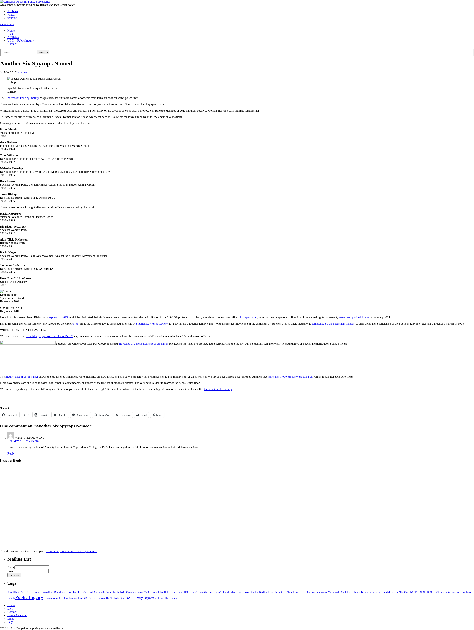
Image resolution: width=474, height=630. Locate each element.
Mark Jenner (347, 592)
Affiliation (13, 37)
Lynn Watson (321, 592)
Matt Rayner (378, 592)
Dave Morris (99, 592)
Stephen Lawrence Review (152, 323)
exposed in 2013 (58, 317)
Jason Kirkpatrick (245, 592)
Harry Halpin (157, 592)
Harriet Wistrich (144, 592)
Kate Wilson (286, 592)
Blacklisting (60, 592)
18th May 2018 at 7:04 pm (23, 440)
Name (10, 567)
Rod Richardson (66, 598)
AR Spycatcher (248, 317)
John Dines (274, 592)
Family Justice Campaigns (124, 592)
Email (10, 571)
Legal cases (299, 592)
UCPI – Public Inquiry (20, 40)
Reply (10, 453)
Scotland (78, 598)
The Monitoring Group (116, 598)
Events (108, 592)
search (10, 24)
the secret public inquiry (218, 389)
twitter (11, 14)
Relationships (51, 598)
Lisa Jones (310, 592)
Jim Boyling (261, 592)
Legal (10, 622)
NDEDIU (422, 592)
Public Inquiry (29, 597)
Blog (10, 33)
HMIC (187, 592)
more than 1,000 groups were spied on (290, 376)
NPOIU (430, 592)
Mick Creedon (392, 592)
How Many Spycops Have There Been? (49, 336)
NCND (413, 592)
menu (3, 24)
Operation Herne (458, 592)
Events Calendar (17, 615)
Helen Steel (170, 592)
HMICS (194, 592)
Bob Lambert (75, 592)
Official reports (442, 592)
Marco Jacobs (334, 592)
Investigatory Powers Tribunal (214, 592)
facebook (12, 11)
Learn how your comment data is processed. (71, 551)
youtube (12, 17)
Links (10, 618)
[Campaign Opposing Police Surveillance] (25, 1)
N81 (75, 323)
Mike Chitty (404, 592)
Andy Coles (27, 592)
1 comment (22, 72)
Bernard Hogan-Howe (44, 592)
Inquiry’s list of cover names (21, 376)
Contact (11, 43)
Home (11, 30)
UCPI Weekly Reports (166, 598)
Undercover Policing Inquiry (22, 98)
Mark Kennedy (363, 592)
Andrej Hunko (13, 592)
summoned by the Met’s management (333, 323)
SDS (85, 597)
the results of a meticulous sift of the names (143, 343)
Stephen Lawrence (97, 598)
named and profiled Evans (353, 317)
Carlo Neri (88, 592)
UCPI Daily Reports (140, 598)
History (180, 592)
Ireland (233, 592)
